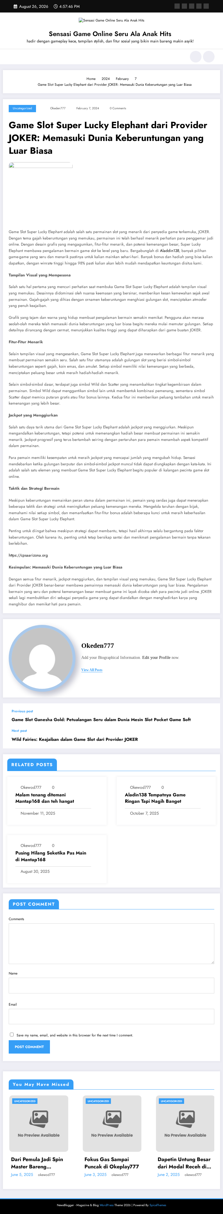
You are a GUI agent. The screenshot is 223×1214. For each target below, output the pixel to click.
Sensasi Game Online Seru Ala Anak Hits (110, 33)
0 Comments (118, 108)
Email (13, 1004)
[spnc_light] (209, 56)
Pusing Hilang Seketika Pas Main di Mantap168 (50, 856)
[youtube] (206, 6)
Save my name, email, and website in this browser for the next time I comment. (75, 1035)
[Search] (196, 56)
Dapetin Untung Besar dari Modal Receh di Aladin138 (161, 1163)
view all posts (91, 670)
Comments (16, 919)
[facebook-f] (177, 6)
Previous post (22, 711)
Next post (19, 731)
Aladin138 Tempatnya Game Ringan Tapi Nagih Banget (155, 798)
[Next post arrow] (209, 738)
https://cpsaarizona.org (28, 555)
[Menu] (11, 57)
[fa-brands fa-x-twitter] (184, 6)
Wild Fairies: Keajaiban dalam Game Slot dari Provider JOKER (75, 739)
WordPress (107, 1208)
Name (13, 973)
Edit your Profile (156, 657)
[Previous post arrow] (209, 715)
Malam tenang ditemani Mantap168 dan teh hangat (44, 798)
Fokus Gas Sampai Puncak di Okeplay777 (88, 1163)
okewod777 (31, 787)
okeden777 (58, 108)
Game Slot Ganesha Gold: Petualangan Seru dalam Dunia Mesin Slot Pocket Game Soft (101, 720)
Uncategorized (22, 108)
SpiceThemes (158, 1208)
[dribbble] (191, 6)
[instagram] (199, 6)
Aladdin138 (169, 250)
